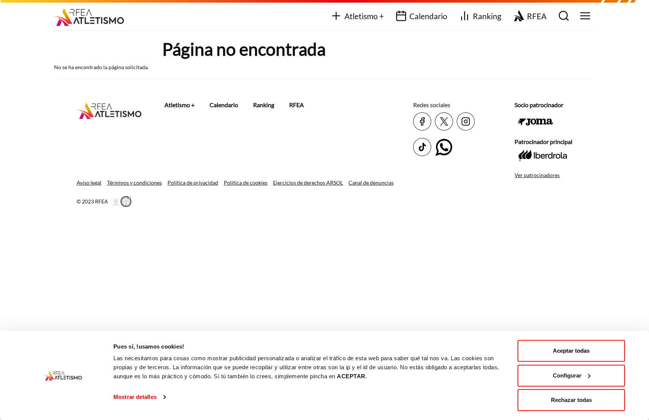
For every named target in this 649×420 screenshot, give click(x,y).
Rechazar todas (571, 400)
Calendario (428, 16)
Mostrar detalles (135, 397)
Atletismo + (364, 16)
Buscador (563, 16)
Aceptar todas (571, 350)
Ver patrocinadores (537, 175)
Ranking (487, 16)
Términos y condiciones (134, 182)
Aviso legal (89, 182)
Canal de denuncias (371, 182)
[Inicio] (92, 14)
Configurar (567, 375)
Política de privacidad (193, 182)
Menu (584, 16)
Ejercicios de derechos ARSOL (308, 182)
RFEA (536, 16)
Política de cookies (245, 182)
